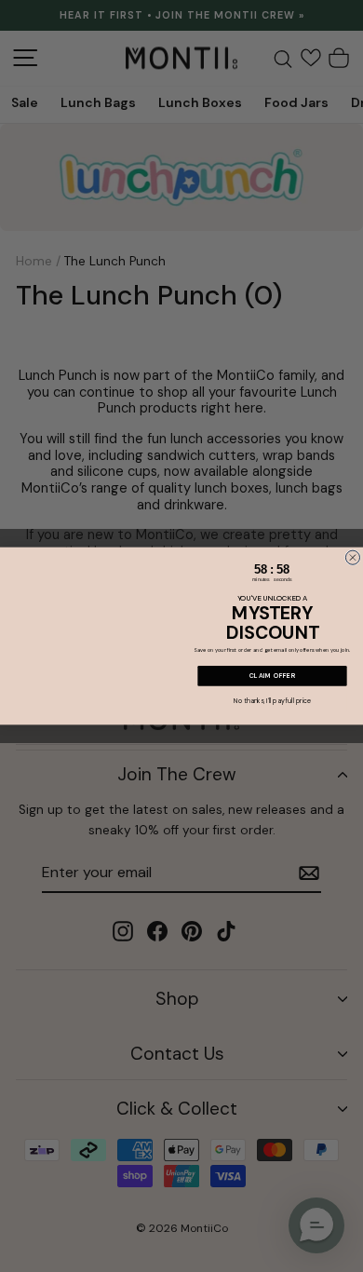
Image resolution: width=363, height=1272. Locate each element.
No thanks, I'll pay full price (272, 701)
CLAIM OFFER (272, 675)
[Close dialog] (352, 557)
